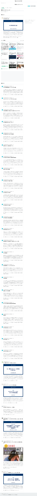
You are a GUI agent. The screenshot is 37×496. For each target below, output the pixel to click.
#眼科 (13, 490)
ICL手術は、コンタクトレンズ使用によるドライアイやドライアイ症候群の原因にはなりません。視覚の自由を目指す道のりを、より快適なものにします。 (20, 47)
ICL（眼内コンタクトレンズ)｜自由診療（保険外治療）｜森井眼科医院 (12, 63)
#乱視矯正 (21, 94)
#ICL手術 (6, 37)
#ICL (3, 94)
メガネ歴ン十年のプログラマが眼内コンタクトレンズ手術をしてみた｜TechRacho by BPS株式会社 (12, 44)
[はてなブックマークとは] (5, 40)
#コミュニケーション (19, 36)
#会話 (4, 37)
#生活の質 (16, 437)
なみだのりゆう (4, 471)
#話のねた (11, 36)
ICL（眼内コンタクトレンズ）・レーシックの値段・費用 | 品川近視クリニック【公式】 (4, 63)
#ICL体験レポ (12, 94)
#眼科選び (7, 273)
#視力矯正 (12, 437)
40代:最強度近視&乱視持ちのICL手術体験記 (7, 86)
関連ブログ (10, 7)
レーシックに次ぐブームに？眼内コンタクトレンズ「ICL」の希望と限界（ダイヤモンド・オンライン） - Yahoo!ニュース (4, 54)
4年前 (7, 471)
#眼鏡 (17, 37)
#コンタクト (15, 37)
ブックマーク (3, 42)
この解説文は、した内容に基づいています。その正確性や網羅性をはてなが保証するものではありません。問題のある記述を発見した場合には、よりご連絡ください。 (4, 11)
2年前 (13, 86)
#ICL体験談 (15, 94)
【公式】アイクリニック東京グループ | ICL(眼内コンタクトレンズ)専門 (12, 54)
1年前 (9, 17)
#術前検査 (7, 286)
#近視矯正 (18, 94)
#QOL (14, 437)
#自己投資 (19, 437)
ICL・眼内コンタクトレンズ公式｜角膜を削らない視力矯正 (20, 44)
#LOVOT (4, 414)
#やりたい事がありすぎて (14, 467)
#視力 (16, 380)
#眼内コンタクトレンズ (10, 37)
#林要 (6, 414)
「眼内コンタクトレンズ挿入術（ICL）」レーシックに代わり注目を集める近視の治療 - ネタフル (20, 54)
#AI (13, 414)
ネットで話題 (6, 7)
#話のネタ (4, 36)
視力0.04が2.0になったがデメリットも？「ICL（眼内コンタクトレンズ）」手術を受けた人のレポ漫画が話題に (4, 44)
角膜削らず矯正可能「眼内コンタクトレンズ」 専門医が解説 (20, 63)
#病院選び (4, 273)
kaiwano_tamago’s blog (5, 17)
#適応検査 (4, 286)
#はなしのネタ (8, 36)
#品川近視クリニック (13, 380)
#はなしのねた (14, 36)
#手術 (11, 490)
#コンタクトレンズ (16, 490)
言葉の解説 (3, 7)
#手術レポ (4, 213)
